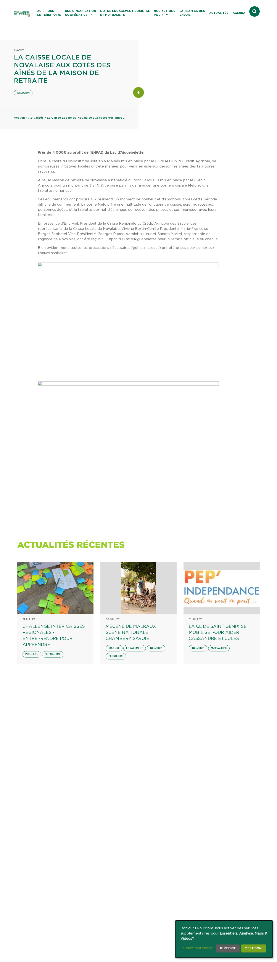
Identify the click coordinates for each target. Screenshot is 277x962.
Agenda (239, 13)
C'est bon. (254, 948)
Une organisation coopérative (80, 13)
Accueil (19, 117)
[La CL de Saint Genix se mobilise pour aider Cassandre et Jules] (222, 588)
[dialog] (224, 939)
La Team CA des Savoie (192, 13)
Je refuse (227, 948)
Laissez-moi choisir (196, 948)
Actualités (219, 13)
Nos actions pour (164, 13)
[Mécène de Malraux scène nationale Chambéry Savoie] (138, 588)
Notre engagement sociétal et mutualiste (125, 13)
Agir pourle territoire (49, 13)
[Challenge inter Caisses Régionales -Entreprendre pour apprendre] (55, 588)
